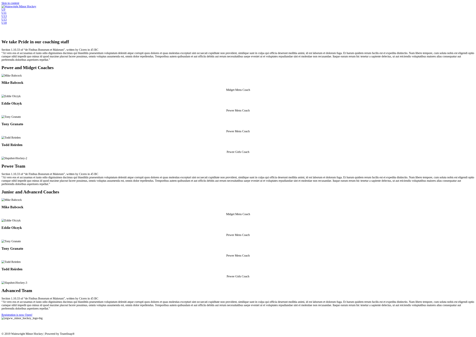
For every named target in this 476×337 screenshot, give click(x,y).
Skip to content (10, 3)
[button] (3, 9)
